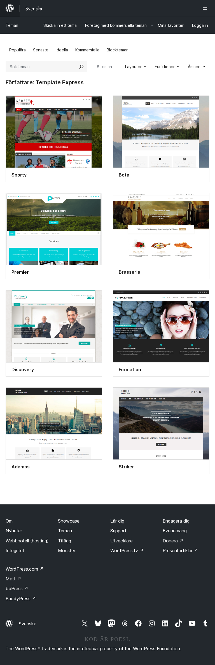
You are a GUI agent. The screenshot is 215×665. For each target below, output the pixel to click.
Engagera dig (176, 521)
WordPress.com (25, 569)
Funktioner (165, 66)
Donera (173, 541)
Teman (12, 25)
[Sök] (81, 66)
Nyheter (14, 530)
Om (9, 521)
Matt (13, 578)
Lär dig (117, 521)
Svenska (27, 623)
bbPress (17, 588)
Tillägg (64, 541)
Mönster (66, 550)
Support (118, 530)
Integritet (15, 550)
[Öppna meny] (206, 8)
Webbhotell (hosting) (27, 541)
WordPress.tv (127, 550)
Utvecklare (121, 541)
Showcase (69, 521)
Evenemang (175, 530)
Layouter (133, 66)
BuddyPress (21, 598)
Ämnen (194, 66)
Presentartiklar (180, 550)
